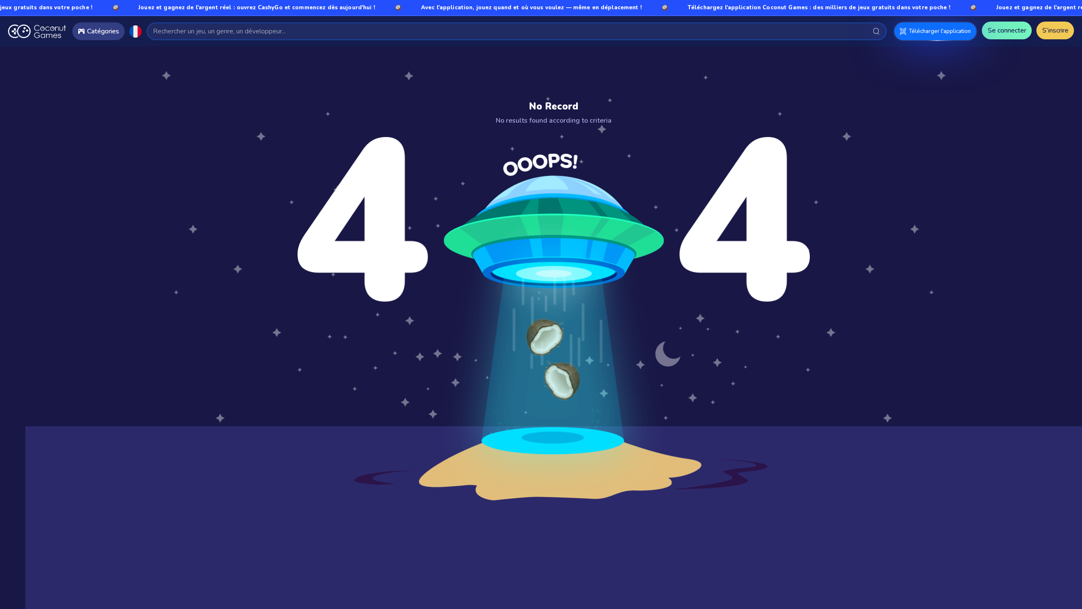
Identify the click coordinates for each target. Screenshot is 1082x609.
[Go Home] (37, 31)
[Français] (135, 31)
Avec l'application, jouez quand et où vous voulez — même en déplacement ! (510, 7)
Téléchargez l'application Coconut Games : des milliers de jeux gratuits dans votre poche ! (798, 7)
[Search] (876, 31)
